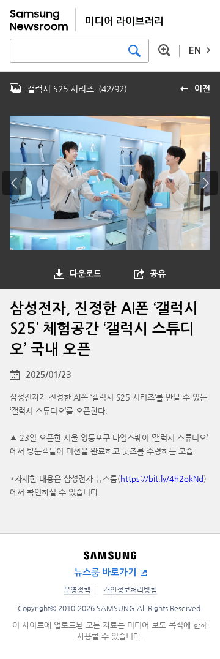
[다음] (206, 183)
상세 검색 (164, 50)
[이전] (14, 183)
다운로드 (85, 273)
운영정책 (77, 590)
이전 (202, 89)
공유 (158, 273)
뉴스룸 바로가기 (105, 572)
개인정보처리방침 (130, 590)
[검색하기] (134, 51)
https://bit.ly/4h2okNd (162, 478)
